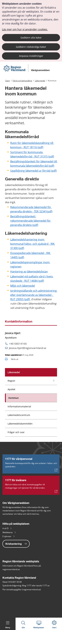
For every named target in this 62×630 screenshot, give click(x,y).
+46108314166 (18, 343)
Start (7, 80)
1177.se (46, 585)
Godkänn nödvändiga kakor (31, 46)
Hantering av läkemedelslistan (29, 271)
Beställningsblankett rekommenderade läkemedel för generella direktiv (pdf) (30, 221)
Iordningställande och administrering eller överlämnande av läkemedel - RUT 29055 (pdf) (33, 295)
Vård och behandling (22, 80)
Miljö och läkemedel (22, 286)
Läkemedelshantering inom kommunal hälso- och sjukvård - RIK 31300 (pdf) (32, 244)
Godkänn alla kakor (31, 37)
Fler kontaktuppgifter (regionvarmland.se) (21, 589)
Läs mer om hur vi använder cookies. (25, 29)
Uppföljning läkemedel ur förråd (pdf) (33, 170)
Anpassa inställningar (31, 55)
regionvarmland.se (11, 569)
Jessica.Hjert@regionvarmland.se (27, 348)
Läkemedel (40, 80)
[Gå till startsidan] (27, 71)
